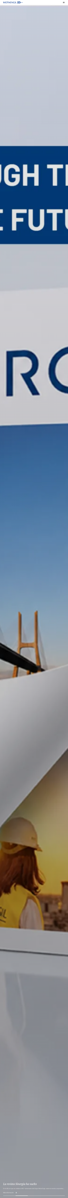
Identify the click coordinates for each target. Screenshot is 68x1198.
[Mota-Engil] (13, 2)
